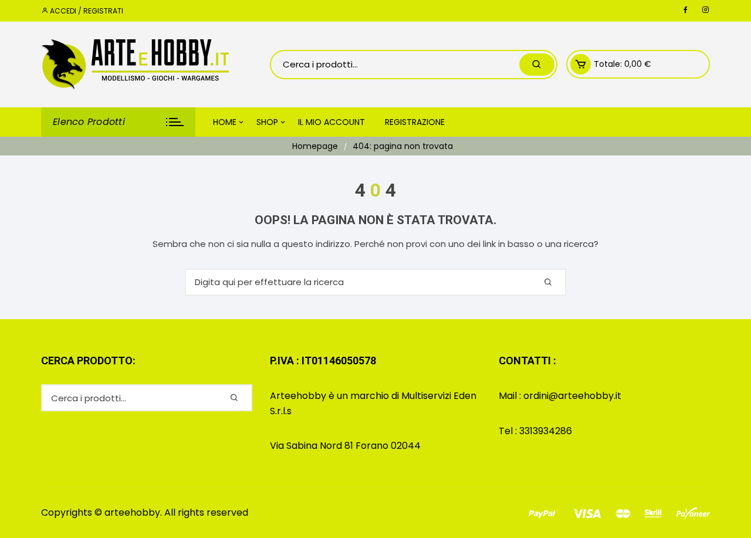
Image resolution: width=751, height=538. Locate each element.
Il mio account (331, 122)
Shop (267, 122)
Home (224, 122)
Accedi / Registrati (85, 11)
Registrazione (415, 122)
